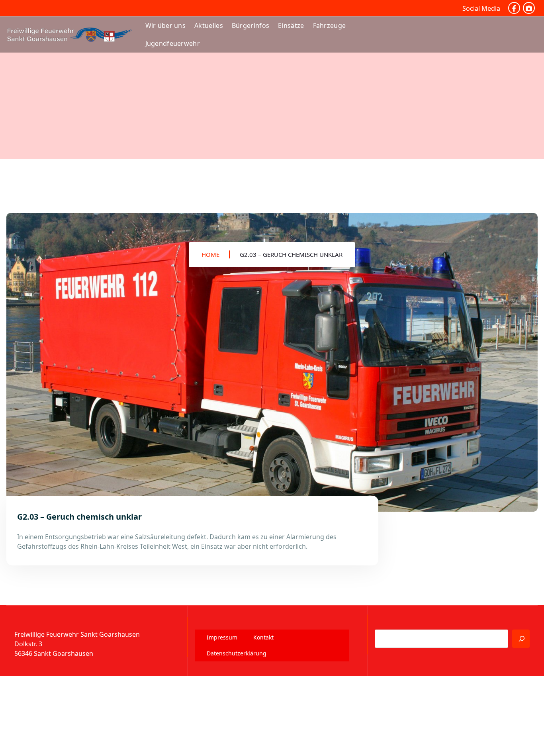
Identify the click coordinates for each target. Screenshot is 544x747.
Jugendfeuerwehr (172, 43)
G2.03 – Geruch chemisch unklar (291, 254)
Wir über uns (165, 25)
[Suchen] (521, 639)
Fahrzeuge (329, 25)
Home (210, 254)
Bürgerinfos (250, 25)
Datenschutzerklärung (236, 653)
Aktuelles (208, 25)
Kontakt (263, 637)
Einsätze (291, 25)
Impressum (222, 637)
